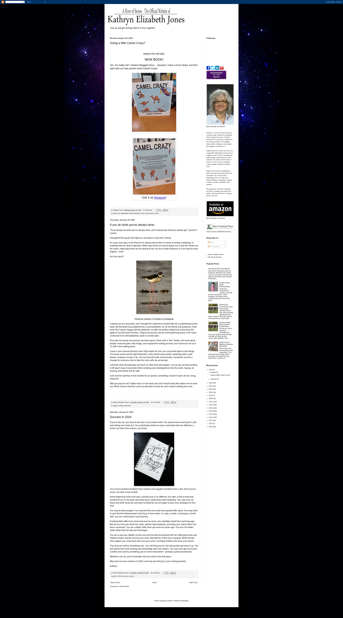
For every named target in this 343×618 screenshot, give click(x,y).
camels (114, 213)
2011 (211, 420)
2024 (211, 370)
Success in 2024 (120, 417)
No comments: (148, 210)
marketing (127, 405)
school (156, 213)
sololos (170, 601)
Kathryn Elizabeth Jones (137, 213)
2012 (211, 417)
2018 (211, 398)
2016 (211, 405)
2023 (211, 383)
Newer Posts (115, 582)
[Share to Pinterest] (167, 210)
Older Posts (193, 582)
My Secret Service (214, 257)
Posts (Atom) (124, 586)
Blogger (185, 601)
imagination (124, 213)
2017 (211, 402)
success (131, 576)
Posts (211, 242)
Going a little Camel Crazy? (127, 43)
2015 (211, 408)
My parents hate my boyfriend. (219, 269)
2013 (211, 414)
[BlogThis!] (159, 210)
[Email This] (157, 210)
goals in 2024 (116, 576)
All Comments (214, 247)
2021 (211, 389)
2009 (211, 427)
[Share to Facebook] (164, 210)
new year (125, 576)
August (213, 372)
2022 (211, 386)
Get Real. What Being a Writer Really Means (224, 324)
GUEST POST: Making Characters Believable (226, 344)
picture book (149, 213)
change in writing (117, 405)
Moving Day (223, 305)
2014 (211, 411)
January (214, 379)
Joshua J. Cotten (152, 319)
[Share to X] (162, 210)
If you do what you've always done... (133, 224)
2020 (211, 392)
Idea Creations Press (216, 254)
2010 (211, 423)
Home (154, 582)
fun (119, 213)
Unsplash (169, 319)
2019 (211, 395)
